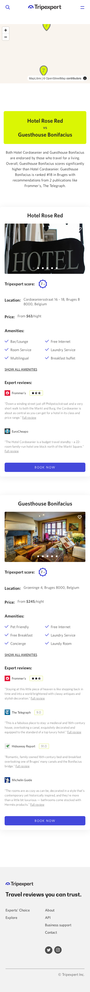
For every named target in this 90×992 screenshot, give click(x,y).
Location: (13, 300)
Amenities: (14, 330)
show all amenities (21, 369)
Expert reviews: (18, 382)
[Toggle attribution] (85, 78)
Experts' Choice (18, 910)
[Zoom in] (5, 30)
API (48, 917)
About (49, 910)
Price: (10, 316)
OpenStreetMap (56, 78)
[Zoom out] (5, 37)
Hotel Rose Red (45, 215)
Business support (58, 925)
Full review (29, 417)
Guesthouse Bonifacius (45, 503)
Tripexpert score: (20, 283)
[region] (45, 53)
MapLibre (35, 78)
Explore (11, 917)
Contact (51, 932)
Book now (45, 467)
